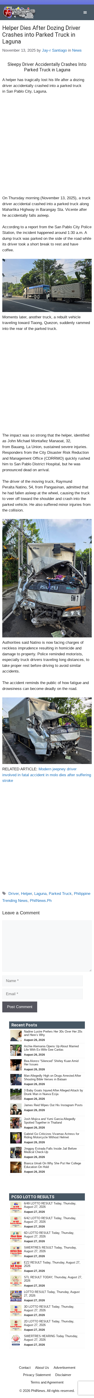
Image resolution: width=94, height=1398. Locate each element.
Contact (25, 1367)
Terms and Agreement (47, 1382)
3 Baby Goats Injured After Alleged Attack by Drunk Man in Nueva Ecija (53, 1092)
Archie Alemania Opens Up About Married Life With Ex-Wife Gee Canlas (51, 1048)
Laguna (40, 893)
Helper (26, 893)
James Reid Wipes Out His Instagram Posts (53, 1105)
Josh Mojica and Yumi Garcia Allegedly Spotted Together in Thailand (50, 1120)
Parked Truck (60, 893)
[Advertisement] (47, 146)
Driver (13, 893)
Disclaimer (63, 1375)
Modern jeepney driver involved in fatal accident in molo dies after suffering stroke (46, 775)
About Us (42, 1367)
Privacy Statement (37, 1375)
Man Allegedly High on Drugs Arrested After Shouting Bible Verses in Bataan (52, 1077)
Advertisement (64, 1367)
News (77, 50)
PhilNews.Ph (41, 900)
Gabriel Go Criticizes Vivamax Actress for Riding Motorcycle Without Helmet (51, 1135)
